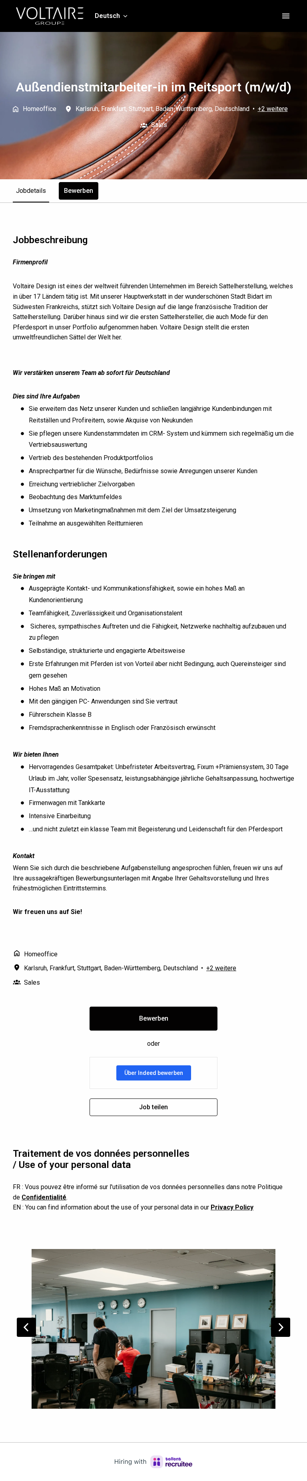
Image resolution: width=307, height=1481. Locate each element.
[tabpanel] (153, 675)
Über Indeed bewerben (153, 1073)
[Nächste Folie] (280, 1327)
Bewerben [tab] (78, 190)
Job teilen (153, 1107)
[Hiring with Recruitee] (153, 1461)
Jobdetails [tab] (31, 190)
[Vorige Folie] (26, 1327)
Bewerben (153, 1018)
